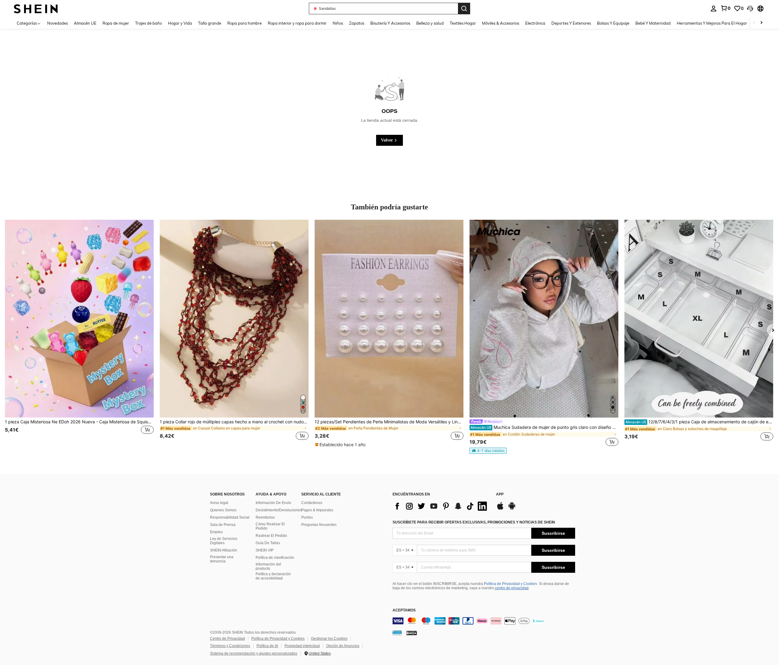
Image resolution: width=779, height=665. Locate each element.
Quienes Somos (223, 510)
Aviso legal (219, 503)
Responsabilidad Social (230, 517)
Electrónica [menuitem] (535, 23)
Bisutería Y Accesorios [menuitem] (390, 23)
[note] (341, 445)
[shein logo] (36, 8)
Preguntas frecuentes (319, 525)
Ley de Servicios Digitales (223, 541)
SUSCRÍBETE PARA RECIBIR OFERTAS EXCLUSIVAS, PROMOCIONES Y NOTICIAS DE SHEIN (474, 522)
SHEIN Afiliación (223, 550)
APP (500, 494)
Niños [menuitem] (338, 23)
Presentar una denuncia (221, 559)
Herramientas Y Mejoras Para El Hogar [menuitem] (712, 23)
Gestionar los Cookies (329, 638)
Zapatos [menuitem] (356, 23)
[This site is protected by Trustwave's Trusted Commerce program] (397, 633)
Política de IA (267, 646)
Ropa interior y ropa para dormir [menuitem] (297, 23)
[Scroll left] (754, 23)
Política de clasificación (275, 557)
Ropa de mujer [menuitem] (116, 23)
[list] (441, 506)
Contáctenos (311, 503)
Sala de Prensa (223, 525)
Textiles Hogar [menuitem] (463, 23)
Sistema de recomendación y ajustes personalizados (253, 653)
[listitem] (79, 333)
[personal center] (713, 8)
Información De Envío (273, 503)
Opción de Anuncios (342, 646)
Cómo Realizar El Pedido (270, 526)
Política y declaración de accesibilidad (273, 576)
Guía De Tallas (268, 543)
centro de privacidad (512, 588)
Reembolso (265, 517)
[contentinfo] (484, 621)
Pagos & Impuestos (317, 510)
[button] (750, 8)
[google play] (512, 509)
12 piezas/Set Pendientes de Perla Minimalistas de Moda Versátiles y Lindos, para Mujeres (389, 421)
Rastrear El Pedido (271, 536)
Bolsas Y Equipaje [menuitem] (613, 23)
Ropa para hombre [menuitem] (244, 23)
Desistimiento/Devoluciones (279, 510)
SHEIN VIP (265, 550)
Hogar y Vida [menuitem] (180, 23)
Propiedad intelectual (302, 646)
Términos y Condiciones (230, 646)
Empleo (216, 532)
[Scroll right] (761, 23)
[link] (725, 8)
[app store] (500, 509)
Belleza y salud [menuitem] (430, 23)
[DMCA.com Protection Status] (411, 633)
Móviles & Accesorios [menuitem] (500, 23)
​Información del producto (268, 566)
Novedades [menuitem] (57, 23)
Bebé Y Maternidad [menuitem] (653, 23)
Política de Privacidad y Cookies (510, 584)
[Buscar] (464, 8)
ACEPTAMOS (404, 610)
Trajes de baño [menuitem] (148, 23)
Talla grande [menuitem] (209, 23)
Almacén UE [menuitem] (85, 23)
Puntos (307, 517)
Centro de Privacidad (227, 638)
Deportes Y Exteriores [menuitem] (571, 23)
